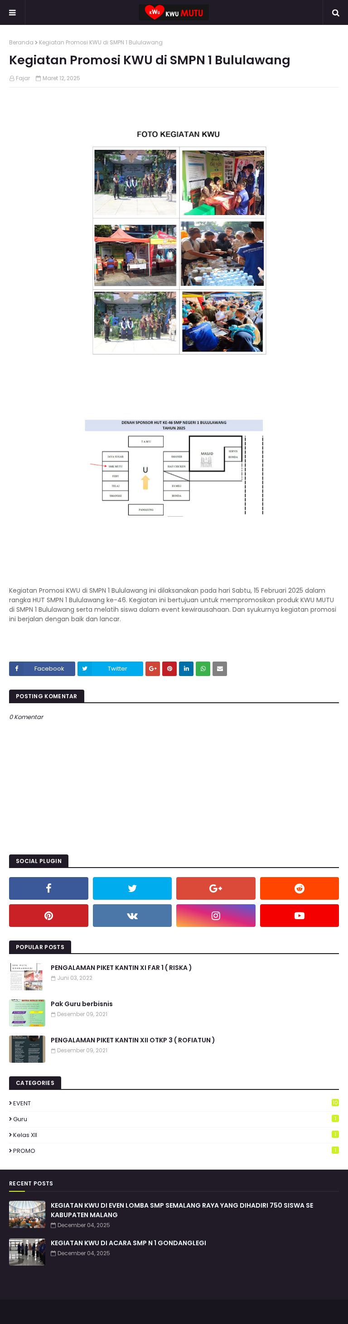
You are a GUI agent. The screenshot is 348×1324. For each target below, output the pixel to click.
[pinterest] (48, 915)
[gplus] (216, 888)
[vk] (132, 915)
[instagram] (216, 915)
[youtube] (299, 915)
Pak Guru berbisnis (82, 1003)
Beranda (21, 42)
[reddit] (299, 888)
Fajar (23, 78)
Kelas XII (174, 1135)
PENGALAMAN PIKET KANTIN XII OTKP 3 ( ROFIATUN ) (133, 1040)
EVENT (175, 1103)
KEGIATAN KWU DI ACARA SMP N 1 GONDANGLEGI (128, 1242)
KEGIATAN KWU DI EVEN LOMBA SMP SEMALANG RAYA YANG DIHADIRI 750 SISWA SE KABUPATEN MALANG (182, 1210)
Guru (174, 1119)
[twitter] (132, 888)
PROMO (174, 1151)
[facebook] (48, 888)
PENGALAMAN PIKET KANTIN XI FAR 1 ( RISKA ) (121, 967)
